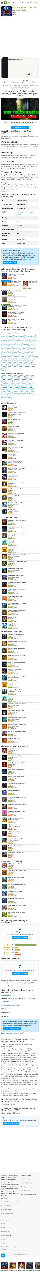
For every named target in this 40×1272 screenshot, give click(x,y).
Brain (19, 344)
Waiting (4, 348)
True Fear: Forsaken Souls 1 (15, 447)
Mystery (16, 356)
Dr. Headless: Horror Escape (15, 756)
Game (31, 352)
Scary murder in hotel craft (15, 839)
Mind (9, 397)
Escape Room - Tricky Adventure (16, 596)
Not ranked (20, 218)
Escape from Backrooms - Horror (16, 655)
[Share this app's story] (29, 74)
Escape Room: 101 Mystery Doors (17, 870)
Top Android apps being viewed (9, 1202)
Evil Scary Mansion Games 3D (16, 825)
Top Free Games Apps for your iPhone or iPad (9, 1248)
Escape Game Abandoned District (17, 804)
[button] (20, 1013)
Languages (17, 348)
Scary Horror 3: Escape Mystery (16, 783)
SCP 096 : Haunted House (14, 832)
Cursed (21, 393)
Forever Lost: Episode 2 (14, 496)
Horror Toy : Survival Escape (15, 846)
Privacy (33, 336)
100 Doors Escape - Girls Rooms (16, 864)
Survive (21, 364)
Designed (4, 344)
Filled (33, 364)
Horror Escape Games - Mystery (16, 319)
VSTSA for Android (6, 1205)
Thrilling (17, 389)
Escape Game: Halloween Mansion (17, 520)
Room (9, 360)
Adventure (22, 356)
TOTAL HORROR (12, 475)
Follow (15, 352)
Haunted (34, 356)
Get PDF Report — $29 (10, 262)
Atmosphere (12, 344)
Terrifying (27, 364)
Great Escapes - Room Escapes (16, 489)
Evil (30, 385)
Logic (32, 393)
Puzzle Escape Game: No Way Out (17, 603)
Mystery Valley (12, 509)
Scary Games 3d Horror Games (16, 710)
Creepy (27, 393)
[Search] (37, 2)
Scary (31, 360)
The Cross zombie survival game (16, 412)
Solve (15, 360)
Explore (27, 377)
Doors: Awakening (12, 548)
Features (15, 393)
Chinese (24, 348)
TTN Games (17, 861)
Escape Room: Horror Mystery (16, 274)
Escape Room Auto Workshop (15, 853)
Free (31, 381)
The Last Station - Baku (14, 406)
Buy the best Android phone (28, 1194)
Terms (27, 336)
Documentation (5, 1231)
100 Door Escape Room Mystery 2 (17, 731)
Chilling (12, 385)
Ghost (33, 340)
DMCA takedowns (6, 1235)
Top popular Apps (26, 1190)
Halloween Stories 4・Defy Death (16, 468)
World (9, 393)
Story (4, 381)
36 (17, 229)
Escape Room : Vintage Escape (16, 818)
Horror (4, 356)
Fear (18, 385)
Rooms (4, 360)
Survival (10, 377)
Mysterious (24, 389)
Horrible (10, 348)
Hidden (20, 360)
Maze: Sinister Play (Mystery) (16, 502)
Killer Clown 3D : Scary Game (15, 440)
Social (20, 352)
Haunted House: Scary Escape (16, 776)
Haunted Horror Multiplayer (15, 669)
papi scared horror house (14, 298)
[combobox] (28, 2)
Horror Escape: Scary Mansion (16, 877)
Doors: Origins (11, 541)
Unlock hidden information (20, 937)
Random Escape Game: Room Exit (17, 589)
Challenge (16, 340)
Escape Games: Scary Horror (15, 891)
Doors (26, 360)
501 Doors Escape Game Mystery (17, 724)
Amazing (10, 340)
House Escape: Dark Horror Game (17, 291)
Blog (2, 1243)
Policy (9, 352)
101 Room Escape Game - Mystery (17, 554)
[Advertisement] (20, 37)
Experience (17, 381)
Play (4, 393)
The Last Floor (11, 454)
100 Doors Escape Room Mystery (16, 610)
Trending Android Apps (27, 1187)
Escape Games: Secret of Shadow (17, 582)
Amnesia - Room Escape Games (16, 662)
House (4, 369)
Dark (15, 377)
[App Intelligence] (3, 1255)
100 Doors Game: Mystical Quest (16, 884)
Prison (11, 389)
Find (29, 356)
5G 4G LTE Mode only (7, 1213)
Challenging (5, 385)
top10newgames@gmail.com (10, 1005)
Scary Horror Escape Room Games (17, 305)
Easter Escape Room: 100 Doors (16, 912)
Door (23, 340)
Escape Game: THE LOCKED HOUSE (17, 561)
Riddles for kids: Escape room (16, 433)
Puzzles (10, 356)
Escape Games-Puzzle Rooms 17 (16, 811)
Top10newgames (19, 336)
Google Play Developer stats (28, 1183)
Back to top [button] (35, 1256)
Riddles (31, 389)
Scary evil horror (33, 281)
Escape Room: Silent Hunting (15, 568)
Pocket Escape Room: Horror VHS (17, 534)
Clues (32, 377)
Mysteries (4, 389)
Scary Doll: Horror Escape (14, 281)
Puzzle (4, 377)
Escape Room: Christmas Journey (17, 905)
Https (3, 336)
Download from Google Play (20, 127)
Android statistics (26, 1179)
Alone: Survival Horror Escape (16, 312)
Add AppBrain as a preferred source (13, 1033)
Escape (26, 352)
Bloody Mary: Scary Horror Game (16, 762)
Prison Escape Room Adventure (16, 527)
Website (3, 1009)
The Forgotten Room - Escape (16, 482)
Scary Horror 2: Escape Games (16, 634)
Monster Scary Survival (14, 790)
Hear (4, 352)
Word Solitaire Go (6, 1209)
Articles (3, 1239)
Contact (3, 1223)
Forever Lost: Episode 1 (14, 426)
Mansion (24, 385)
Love (9, 364)
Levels (4, 340)
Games (15, 364)
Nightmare (24, 381)
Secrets (21, 377)
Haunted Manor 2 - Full (14, 419)
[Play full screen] (34, 74)
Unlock (4, 364)
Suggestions (31, 348)
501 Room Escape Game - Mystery (17, 717)
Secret (28, 340)
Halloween (10, 336)
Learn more (27, 259)
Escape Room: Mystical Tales (16, 575)
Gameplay (25, 344)
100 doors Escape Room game (16, 898)
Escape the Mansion (13, 624)
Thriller (4, 397)
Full (32, 344)
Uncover (10, 381)
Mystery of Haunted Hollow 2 (15, 461)
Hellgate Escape (12, 617)
